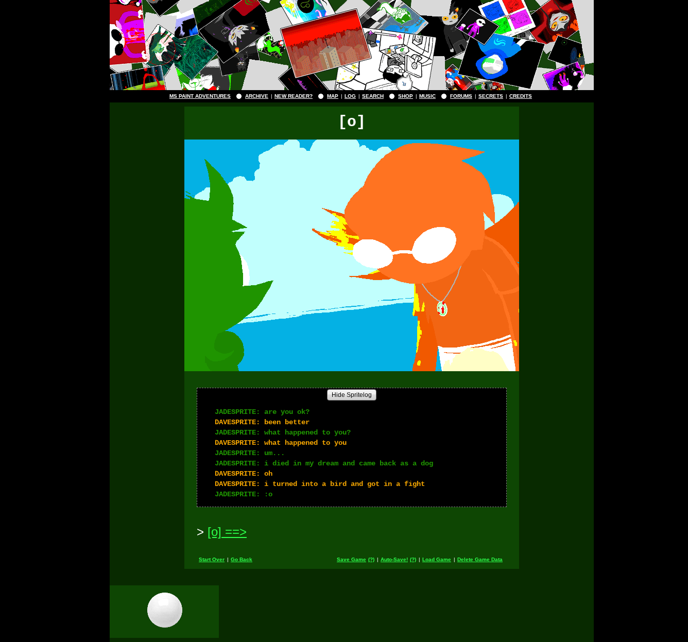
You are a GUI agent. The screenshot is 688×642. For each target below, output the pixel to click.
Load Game (436, 559)
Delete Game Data (480, 559)
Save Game (351, 559)
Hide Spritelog (352, 394)
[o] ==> (227, 532)
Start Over (212, 559)
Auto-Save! (394, 559)
